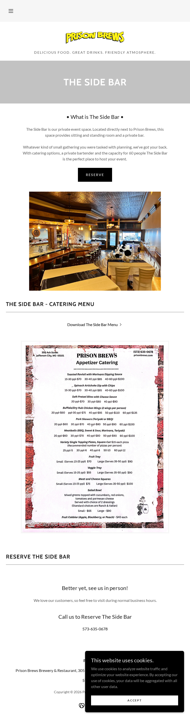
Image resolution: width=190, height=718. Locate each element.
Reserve (95, 175)
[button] (11, 11)
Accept (134, 700)
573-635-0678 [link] (95, 628)
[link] (95, 38)
